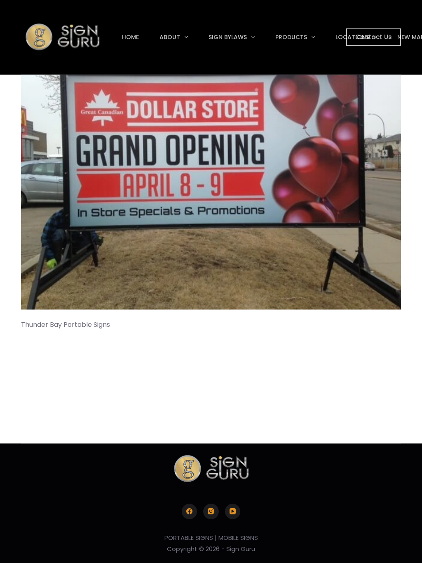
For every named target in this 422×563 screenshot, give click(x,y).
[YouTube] (233, 511)
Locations (352, 37)
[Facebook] (189, 511)
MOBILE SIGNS (238, 537)
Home (130, 37)
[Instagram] (211, 511)
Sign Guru (240, 548)
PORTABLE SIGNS (188, 537)
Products (291, 37)
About (169, 37)
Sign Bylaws (228, 37)
